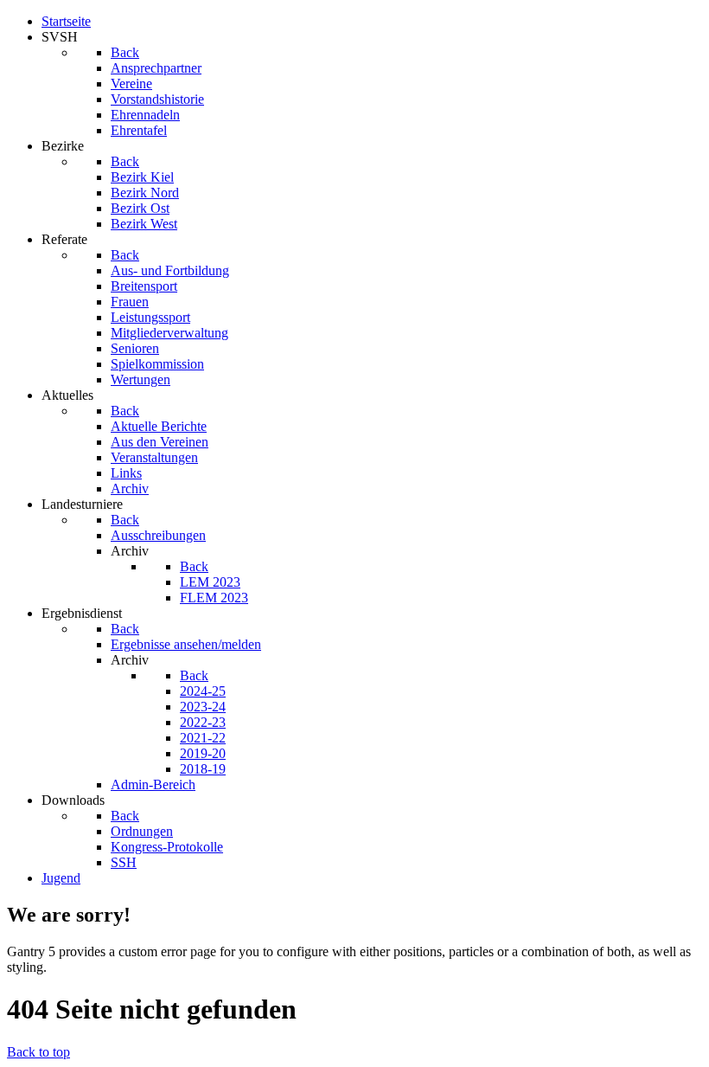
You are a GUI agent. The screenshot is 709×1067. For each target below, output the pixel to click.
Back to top (38, 1052)
